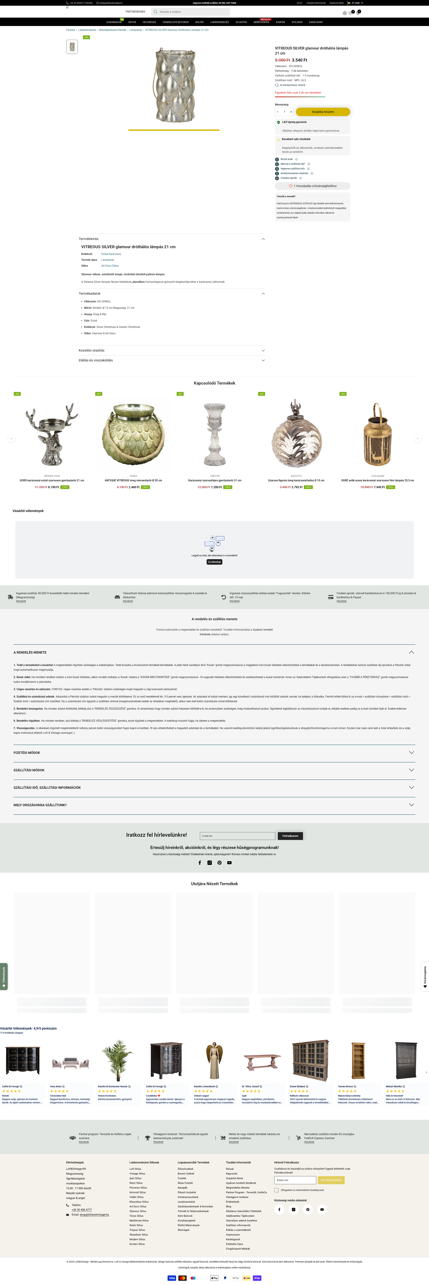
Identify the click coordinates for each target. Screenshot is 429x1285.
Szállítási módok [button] (29, 770)
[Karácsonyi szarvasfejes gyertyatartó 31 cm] (215, 434)
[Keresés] (190, 12)
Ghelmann (377, 476)
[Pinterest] (219, 862)
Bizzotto (296, 476)
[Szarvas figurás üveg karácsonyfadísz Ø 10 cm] (296, 434)
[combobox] (193, 12)
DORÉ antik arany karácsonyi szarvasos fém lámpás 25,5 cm (377, 480)
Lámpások (135, 30)
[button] (11, 438)
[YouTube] (229, 862)
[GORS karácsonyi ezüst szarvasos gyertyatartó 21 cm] (52, 434)
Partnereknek (135, 11)
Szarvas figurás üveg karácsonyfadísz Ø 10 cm (296, 480)
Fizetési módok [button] (27, 753)
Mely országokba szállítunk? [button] (40, 805)
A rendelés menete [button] (30, 652)
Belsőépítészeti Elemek (112, 30)
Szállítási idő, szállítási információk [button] (47, 788)
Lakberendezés (87, 30)
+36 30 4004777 (77, 3)
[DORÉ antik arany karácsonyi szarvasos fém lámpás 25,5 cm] (378, 434)
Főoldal (70, 30)
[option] (174, 85)
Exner (133, 476)
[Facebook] (199, 862)
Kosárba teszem (323, 112)
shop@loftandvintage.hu (111, 3)
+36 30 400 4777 (82, 1209)
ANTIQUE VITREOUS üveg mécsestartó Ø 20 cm (133, 480)
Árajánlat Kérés (337, 3)
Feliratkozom (290, 836)
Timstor (215, 476)
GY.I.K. (300, 3)
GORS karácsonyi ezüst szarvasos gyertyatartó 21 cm (52, 480)
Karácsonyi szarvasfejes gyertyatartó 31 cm (214, 480)
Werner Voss (52, 476)
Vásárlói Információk (316, 3)
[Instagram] (209, 862)
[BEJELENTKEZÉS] (345, 13)
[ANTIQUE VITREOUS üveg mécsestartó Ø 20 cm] (133, 434)
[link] (54, 597)
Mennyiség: (282, 104)
